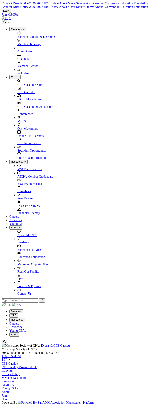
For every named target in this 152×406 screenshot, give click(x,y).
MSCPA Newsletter (29, 183)
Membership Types (29, 249)
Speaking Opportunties (31, 150)
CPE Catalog (10, 363)
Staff (20, 279)
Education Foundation (134, 3)
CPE (14, 77)
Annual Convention (107, 3)
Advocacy (16, 220)
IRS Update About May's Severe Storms (69, 3)
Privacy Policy (11, 374)
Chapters (22, 58)
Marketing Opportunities (32, 264)
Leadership (24, 242)
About (15, 227)
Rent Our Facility (28, 271)
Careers (14, 216)
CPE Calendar (26, 92)
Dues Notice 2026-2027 (28, 3)
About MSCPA (27, 235)
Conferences (25, 114)
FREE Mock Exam (29, 99)
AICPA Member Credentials (35, 176)
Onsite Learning (27, 128)
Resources (17, 161)
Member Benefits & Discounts (36, 36)
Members (17, 29)
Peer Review (25, 198)
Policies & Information (31, 157)
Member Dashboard (14, 377)
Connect (7, 3)
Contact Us (24, 293)
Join (4, 395)
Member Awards (27, 66)
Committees (24, 51)
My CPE (22, 121)
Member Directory (29, 44)
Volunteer (23, 73)
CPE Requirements (29, 143)
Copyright (8, 370)
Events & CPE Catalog (55, 345)
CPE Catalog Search (30, 84)
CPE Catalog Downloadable (35, 106)
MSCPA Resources (29, 169)
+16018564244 (11, 356)
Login (6, 10)
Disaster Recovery (28, 205)
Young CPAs (18, 223)
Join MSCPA (10, 14)
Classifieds (24, 191)
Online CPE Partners (30, 136)
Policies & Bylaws (29, 286)
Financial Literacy (28, 213)
